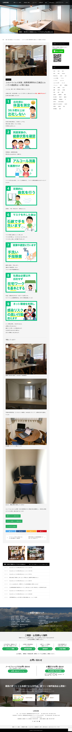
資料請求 (45, 648)
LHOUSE (6, 2)
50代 (54, 73)
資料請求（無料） (27, 2)
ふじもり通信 (55, 78)
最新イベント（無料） (18, 2)
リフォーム (55, 85)
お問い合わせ (51, 2)
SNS (46, 2)
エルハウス (35, 2)
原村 (62, 92)
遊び (64, 106)
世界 (61, 85)
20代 (54, 71)
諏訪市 (59, 106)
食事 (60, 108)
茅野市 (54, 106)
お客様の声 (41, 2)
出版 (58, 92)
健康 (54, 89)
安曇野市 (60, 94)
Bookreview (55, 75)
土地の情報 (62, 648)
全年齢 (64, 89)
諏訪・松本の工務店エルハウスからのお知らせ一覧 (38, 564)
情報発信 (60, 99)
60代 (58, 73)
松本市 (54, 101)
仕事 (54, 87)
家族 (65, 94)
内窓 (54, 92)
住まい (64, 87)
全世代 (59, 89)
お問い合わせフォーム (17, 671)
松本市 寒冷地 (60, 101)
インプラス (55, 80)
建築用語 (55, 99)
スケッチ (63, 82)
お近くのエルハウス (59, 2)
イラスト (62, 78)
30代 (58, 71)
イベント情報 (10, 648)
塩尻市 (54, 94)
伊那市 (59, 87)
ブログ (67, 2)
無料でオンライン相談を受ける (13, 515)
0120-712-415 (55, 671)
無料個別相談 (28, 648)
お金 (65, 75)
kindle (61, 75)
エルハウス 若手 (56, 82)
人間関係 (65, 85)
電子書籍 (55, 108)
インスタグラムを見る (11, 526)
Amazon (63, 73)
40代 (63, 71)
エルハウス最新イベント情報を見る (14, 521)
